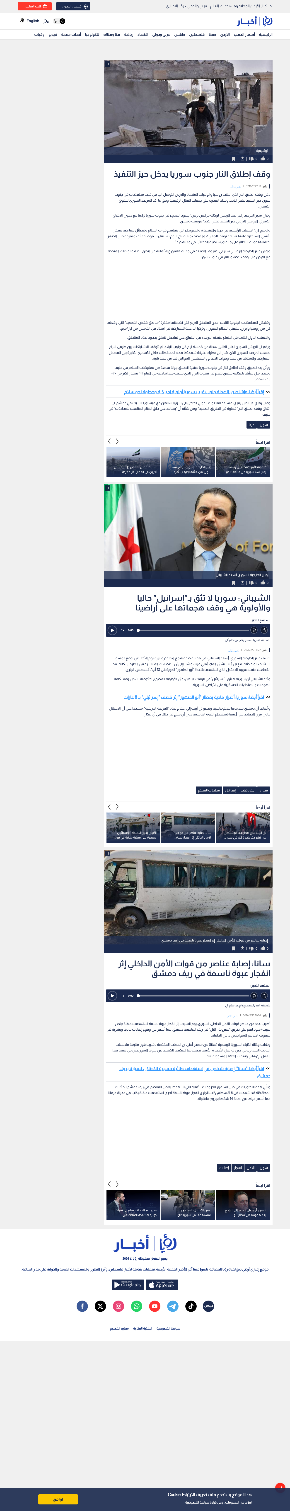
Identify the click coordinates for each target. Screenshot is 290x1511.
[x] (100, 1306)
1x (122, 630)
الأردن (225, 34)
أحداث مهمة (71, 34)
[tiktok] (191, 1306)
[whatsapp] (136, 1306)
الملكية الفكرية (142, 1328)
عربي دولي (235, 186)
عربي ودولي (161, 34)
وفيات (39, 34)
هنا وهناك (111, 34)
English (33, 21)
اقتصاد (143, 34)
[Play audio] (112, 630)
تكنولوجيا (92, 34)
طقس (179, 34)
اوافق (58, 1499)
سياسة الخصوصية (197, 1502)
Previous (117, 441)
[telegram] (173, 1306)
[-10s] (254, 630)
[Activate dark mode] (59, 21)
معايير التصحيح (119, 1328)
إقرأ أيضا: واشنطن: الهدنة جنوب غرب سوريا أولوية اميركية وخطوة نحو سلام (194, 391)
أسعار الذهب (244, 34)
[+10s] (264, 630)
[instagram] (118, 1306)
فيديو (52, 34)
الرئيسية (266, 34)
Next (109, 441)
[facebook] (82, 1306)
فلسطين (197, 34)
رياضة (128, 34)
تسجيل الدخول (71, 6)
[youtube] (154, 1306)
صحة (212, 34)
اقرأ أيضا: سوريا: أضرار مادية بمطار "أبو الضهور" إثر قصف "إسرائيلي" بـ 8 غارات (193, 697)
